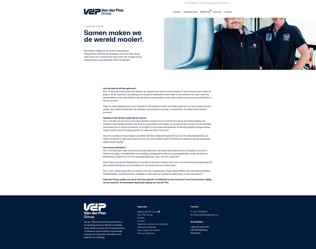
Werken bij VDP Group (147, 212)
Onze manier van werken (148, 230)
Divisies (140, 218)
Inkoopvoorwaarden (146, 227)
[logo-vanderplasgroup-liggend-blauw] (103, 10)
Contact (141, 221)
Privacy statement (145, 233)
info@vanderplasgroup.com (208, 3)
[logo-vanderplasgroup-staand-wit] (95, 204)
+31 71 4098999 (190, 3)
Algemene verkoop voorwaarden (152, 224)
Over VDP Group (145, 215)
